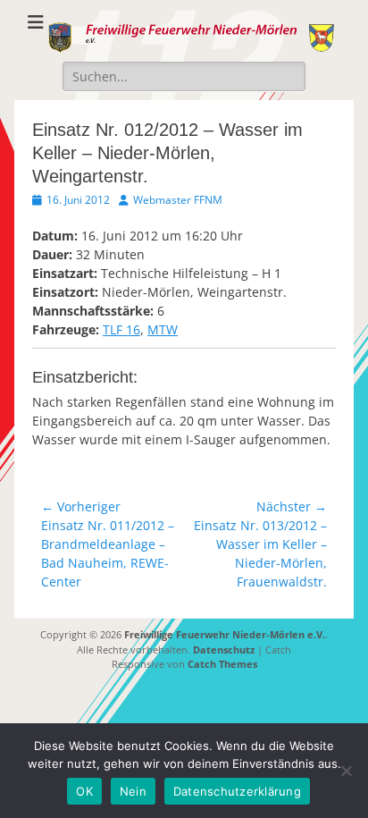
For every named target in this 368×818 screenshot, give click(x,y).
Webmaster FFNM (177, 199)
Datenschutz (224, 649)
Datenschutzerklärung (237, 791)
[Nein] (346, 771)
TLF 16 (121, 329)
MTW (162, 329)
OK (84, 791)
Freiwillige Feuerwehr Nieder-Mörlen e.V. (224, 634)
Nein (133, 791)
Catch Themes (222, 663)
